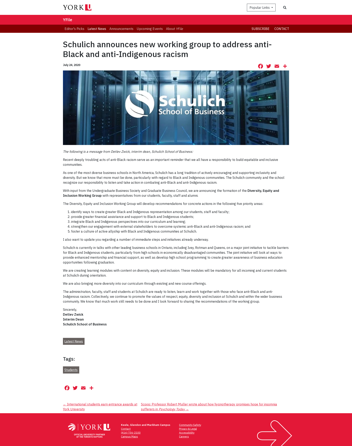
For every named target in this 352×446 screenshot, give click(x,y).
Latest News (73, 341)
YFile (67, 19)
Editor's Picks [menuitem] (74, 29)
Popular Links (260, 7)
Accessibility (186, 432)
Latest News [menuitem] (97, 29)
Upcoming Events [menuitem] (150, 29)
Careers (184, 436)
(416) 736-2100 (131, 432)
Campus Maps (129, 436)
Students (71, 370)
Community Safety (190, 425)
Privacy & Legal (188, 429)
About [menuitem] (174, 29)
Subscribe (261, 29)
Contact (281, 29)
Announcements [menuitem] (121, 29)
